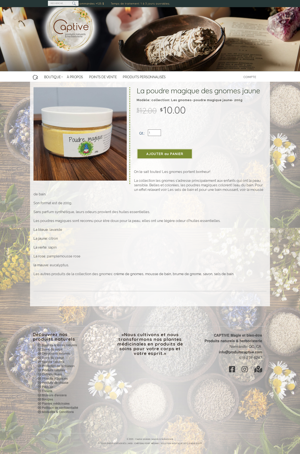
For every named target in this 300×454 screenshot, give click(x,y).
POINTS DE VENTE (103, 77)
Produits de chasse (55, 382)
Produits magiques (55, 378)
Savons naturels (53, 361)
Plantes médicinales (56, 403)
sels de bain (224, 274)
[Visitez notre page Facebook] (234, 370)
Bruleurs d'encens (54, 395)
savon (207, 274)
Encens (47, 390)
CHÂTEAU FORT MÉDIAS (146, 443)
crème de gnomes (128, 274)
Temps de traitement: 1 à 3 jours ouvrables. (103, 3)
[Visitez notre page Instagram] (247, 370)
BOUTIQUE (52, 77)
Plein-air (47, 386)
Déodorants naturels (56, 353)
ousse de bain (159, 274)
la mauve (41, 265)
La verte (40, 247)
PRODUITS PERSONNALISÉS (144, 77)
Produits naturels (53, 370)
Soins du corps (52, 349)
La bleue (41, 230)
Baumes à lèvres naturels (59, 345)
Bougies (47, 399)
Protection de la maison (58, 365)
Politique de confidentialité (60, 407)
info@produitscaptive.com (240, 351)
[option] (80, 134)
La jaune (40, 238)
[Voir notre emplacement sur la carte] (258, 370)
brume (178, 274)
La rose (39, 256)
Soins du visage (53, 357)
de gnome (192, 274)
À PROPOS (75, 77)
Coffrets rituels (52, 374)
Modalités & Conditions (58, 411)
